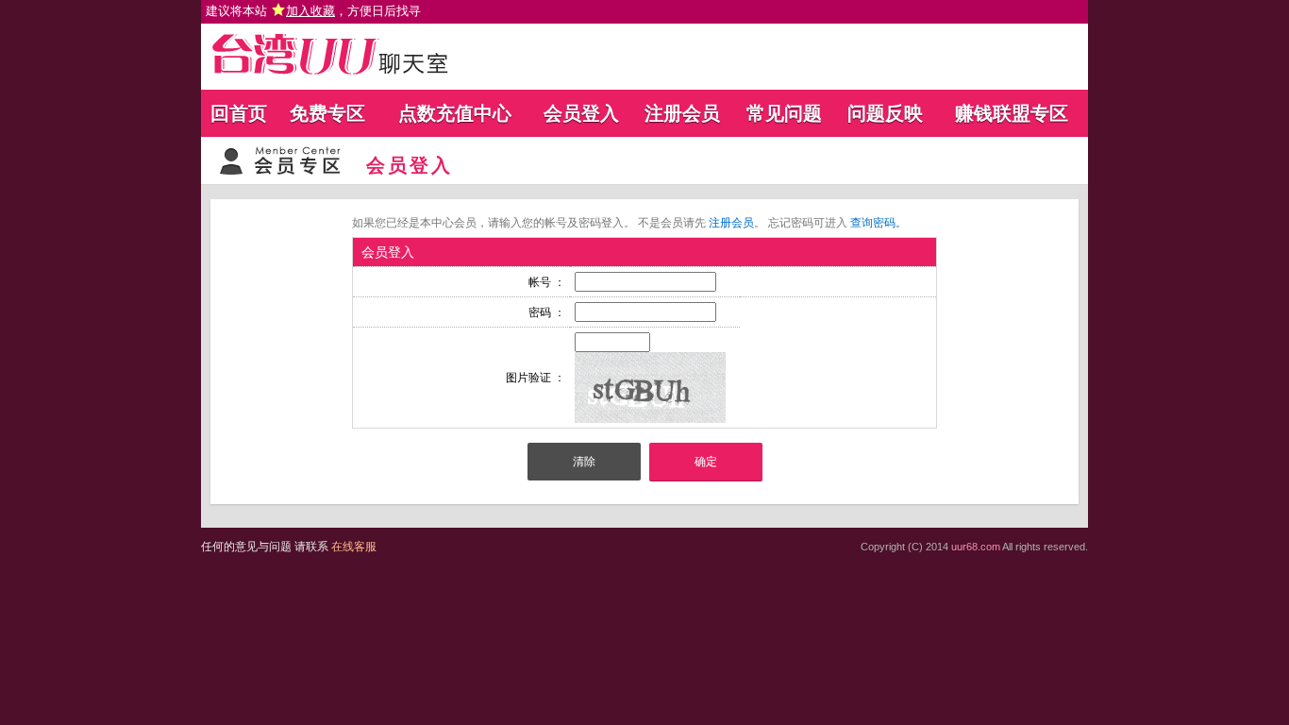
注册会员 (682, 113)
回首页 (238, 113)
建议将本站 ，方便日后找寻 (313, 11)
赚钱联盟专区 (1011, 113)
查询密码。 (878, 222)
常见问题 (784, 113)
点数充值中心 (454, 113)
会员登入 (581, 113)
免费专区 (327, 113)
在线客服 (354, 546)
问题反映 (885, 113)
